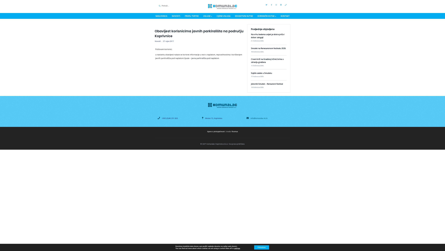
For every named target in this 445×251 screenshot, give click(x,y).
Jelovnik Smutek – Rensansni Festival (267, 84)
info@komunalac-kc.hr (259, 118)
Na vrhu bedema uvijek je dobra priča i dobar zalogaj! (267, 36)
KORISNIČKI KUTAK (265, 16)
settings (237, 248)
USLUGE (206, 16)
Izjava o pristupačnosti (216, 131)
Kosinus (235, 131)
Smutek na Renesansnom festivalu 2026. (268, 48)
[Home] (222, 6)
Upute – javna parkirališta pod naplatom (201, 58)
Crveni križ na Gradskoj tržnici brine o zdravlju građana (267, 60)
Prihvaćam (262, 247)
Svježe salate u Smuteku (261, 73)
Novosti (158, 41)
